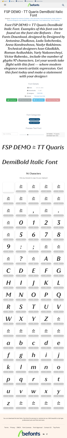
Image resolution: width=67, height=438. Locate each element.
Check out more (25, 100)
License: (28, 96)
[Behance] (43, 434)
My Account (20, 1)
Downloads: (32, 90)
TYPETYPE (39, 93)
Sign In (4, 1)
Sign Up (11, 1)
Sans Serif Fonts (34, 123)
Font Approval (37, 427)
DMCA (19, 427)
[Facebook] (46, 434)
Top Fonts (56, 427)
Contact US (47, 427)
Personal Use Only (39, 96)
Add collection (39, 100)
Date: (30, 88)
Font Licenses (27, 427)
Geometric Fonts (34, 119)
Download (12, 100)
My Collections (29, 1)
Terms (6, 427)
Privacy (12, 427)
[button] (63, 5)
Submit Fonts (39, 1)
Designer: (31, 93)
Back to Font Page (54, 100)
